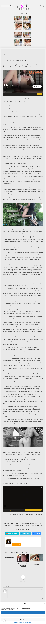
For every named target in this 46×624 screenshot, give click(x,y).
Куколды (31, 64)
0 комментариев (16, 66)
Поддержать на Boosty (13, 533)
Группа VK (37, 533)
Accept (23, 612)
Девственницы (14, 64)
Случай (23, 65)
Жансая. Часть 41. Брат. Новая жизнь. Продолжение (23, 565)
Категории (6, 52)
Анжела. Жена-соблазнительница (9, 556)
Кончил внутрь (25, 64)
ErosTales (23, 66)
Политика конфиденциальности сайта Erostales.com (23, 622)
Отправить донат (16, 544)
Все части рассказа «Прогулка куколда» (15, 101)
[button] (44, 603)
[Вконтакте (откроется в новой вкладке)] (40, 6)
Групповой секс (7, 64)
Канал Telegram (26, 533)
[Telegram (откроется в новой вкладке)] (43, 6)
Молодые (36, 64)
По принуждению (17, 65)
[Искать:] (26, 13)
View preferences (23, 619)
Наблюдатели (9, 65)
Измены (20, 64)
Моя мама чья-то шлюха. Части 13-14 (36, 563)
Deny (23, 616)
